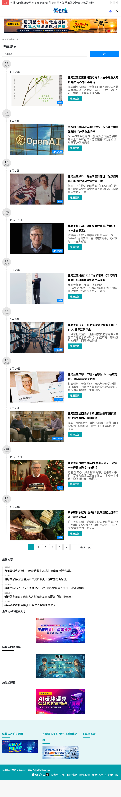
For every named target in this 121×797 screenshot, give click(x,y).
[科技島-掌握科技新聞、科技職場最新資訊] (60, 10)
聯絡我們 (72, 775)
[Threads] (47, 774)
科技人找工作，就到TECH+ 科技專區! (32, 2)
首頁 (6, 39)
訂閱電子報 (111, 775)
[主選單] (3, 11)
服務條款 (97, 775)
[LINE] (44, 774)
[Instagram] (40, 774)
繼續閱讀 (75, 98)
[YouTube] (37, 774)
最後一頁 (85, 547)
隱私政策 (84, 775)
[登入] (110, 12)
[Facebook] (33, 774)
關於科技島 (58, 775)
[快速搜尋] (117, 11)
